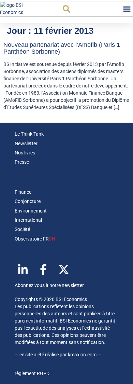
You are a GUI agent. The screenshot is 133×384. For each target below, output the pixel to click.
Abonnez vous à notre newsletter (49, 285)
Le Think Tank (29, 134)
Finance (23, 192)
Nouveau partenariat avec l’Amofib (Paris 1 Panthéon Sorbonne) (61, 48)
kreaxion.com (82, 354)
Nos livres (25, 152)
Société (22, 229)
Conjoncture (28, 201)
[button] (66, 9)
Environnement (31, 211)
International (28, 220)
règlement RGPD (32, 373)
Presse (22, 162)
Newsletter (26, 143)
